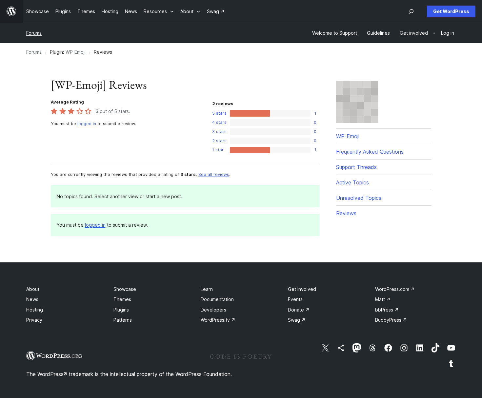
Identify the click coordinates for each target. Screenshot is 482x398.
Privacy (34, 320)
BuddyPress (391, 320)
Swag (297, 320)
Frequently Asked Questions (370, 151)
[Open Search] (411, 11)
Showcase (124, 289)
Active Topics (352, 182)
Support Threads (356, 167)
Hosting (34, 310)
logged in (86, 123)
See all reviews (213, 174)
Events (295, 299)
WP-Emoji (76, 52)
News (32, 299)
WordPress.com (395, 289)
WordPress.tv (218, 320)
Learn (207, 289)
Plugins (121, 310)
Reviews (346, 213)
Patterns (122, 320)
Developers (213, 310)
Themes (122, 299)
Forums (34, 33)
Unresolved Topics (358, 198)
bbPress (387, 310)
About (32, 289)
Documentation (217, 299)
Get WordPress (451, 11)
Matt (383, 299)
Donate (299, 310)
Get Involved (302, 289)
